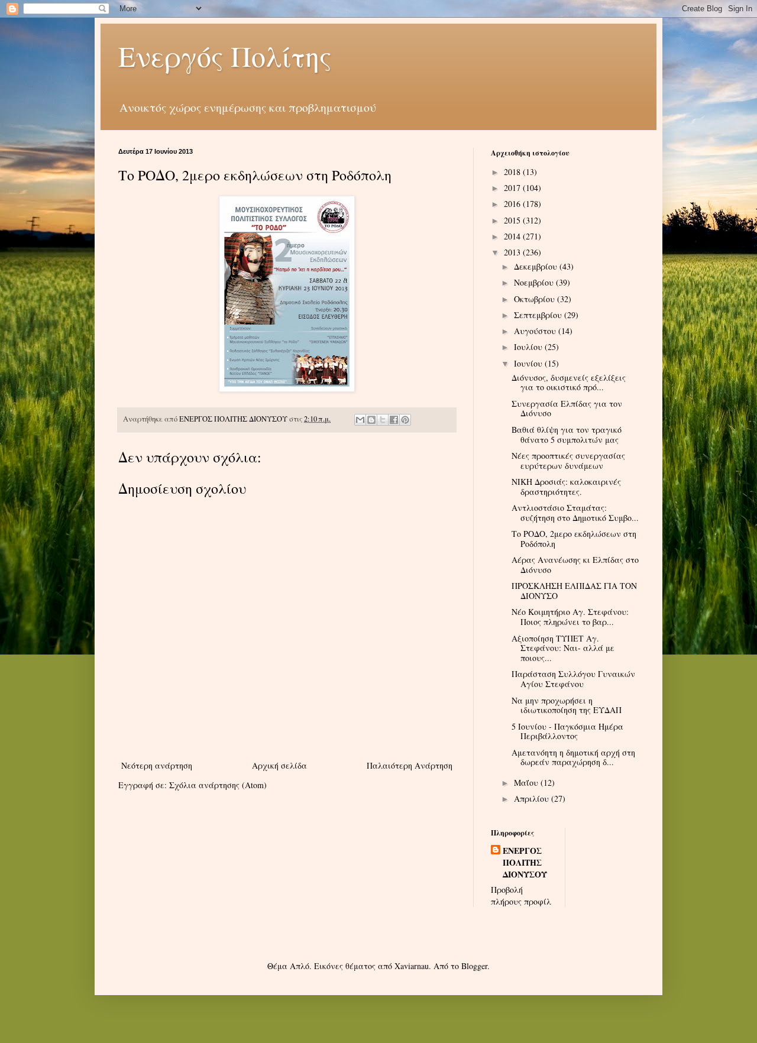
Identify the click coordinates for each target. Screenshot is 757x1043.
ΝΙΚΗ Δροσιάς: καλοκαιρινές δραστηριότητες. (566, 486)
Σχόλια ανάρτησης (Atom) (218, 785)
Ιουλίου (529, 346)
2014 (513, 236)
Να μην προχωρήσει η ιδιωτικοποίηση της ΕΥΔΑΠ (567, 705)
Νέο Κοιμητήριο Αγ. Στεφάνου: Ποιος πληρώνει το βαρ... (570, 616)
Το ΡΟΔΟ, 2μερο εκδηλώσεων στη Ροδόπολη (574, 538)
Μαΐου (527, 782)
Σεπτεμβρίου (539, 314)
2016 (513, 203)
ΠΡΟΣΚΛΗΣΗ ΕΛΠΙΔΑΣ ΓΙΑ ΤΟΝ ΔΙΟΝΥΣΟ (574, 590)
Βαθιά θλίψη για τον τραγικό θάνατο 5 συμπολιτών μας (567, 434)
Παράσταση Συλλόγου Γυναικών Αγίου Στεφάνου (573, 678)
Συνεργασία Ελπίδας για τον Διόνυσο (567, 408)
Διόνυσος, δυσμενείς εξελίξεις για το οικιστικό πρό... (569, 382)
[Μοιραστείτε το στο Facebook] (394, 420)
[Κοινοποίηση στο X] (383, 420)
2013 (513, 252)
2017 (513, 187)
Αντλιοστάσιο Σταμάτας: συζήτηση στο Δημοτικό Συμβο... (575, 512)
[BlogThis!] (371, 420)
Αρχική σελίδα (279, 765)
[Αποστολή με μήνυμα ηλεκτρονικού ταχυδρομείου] (360, 420)
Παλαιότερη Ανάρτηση (409, 765)
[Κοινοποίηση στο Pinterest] (405, 420)
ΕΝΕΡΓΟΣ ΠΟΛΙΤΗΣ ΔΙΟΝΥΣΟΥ (525, 862)
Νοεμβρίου (535, 282)
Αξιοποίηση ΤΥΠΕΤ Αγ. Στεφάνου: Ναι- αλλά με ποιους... (563, 648)
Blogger (474, 965)
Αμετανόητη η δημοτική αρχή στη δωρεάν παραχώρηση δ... (573, 757)
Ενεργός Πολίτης (225, 55)
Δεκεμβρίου (536, 266)
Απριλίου (532, 798)
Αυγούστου (536, 330)
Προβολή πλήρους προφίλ (521, 895)
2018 (513, 171)
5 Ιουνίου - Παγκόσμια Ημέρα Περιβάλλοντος (567, 731)
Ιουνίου (529, 363)
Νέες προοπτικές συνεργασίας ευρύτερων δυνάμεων (568, 460)
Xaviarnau (411, 965)
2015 (513, 220)
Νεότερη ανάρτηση (156, 765)
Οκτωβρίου (535, 299)
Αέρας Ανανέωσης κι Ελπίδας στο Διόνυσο (575, 564)
